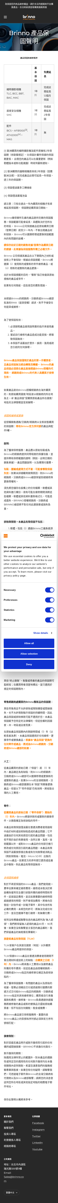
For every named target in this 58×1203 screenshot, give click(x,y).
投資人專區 (10, 1133)
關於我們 (9, 1121)
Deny (29, 664)
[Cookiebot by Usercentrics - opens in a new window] (41, 536)
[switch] (49, 600)
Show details (40, 633)
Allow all (29, 643)
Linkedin (37, 1142)
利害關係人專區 (12, 1139)
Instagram (38, 1129)
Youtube (37, 1149)
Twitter (36, 1136)
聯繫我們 (9, 1127)
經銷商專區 (10, 1146)
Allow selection (29, 653)
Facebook (38, 1123)
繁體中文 (10, 1192)
